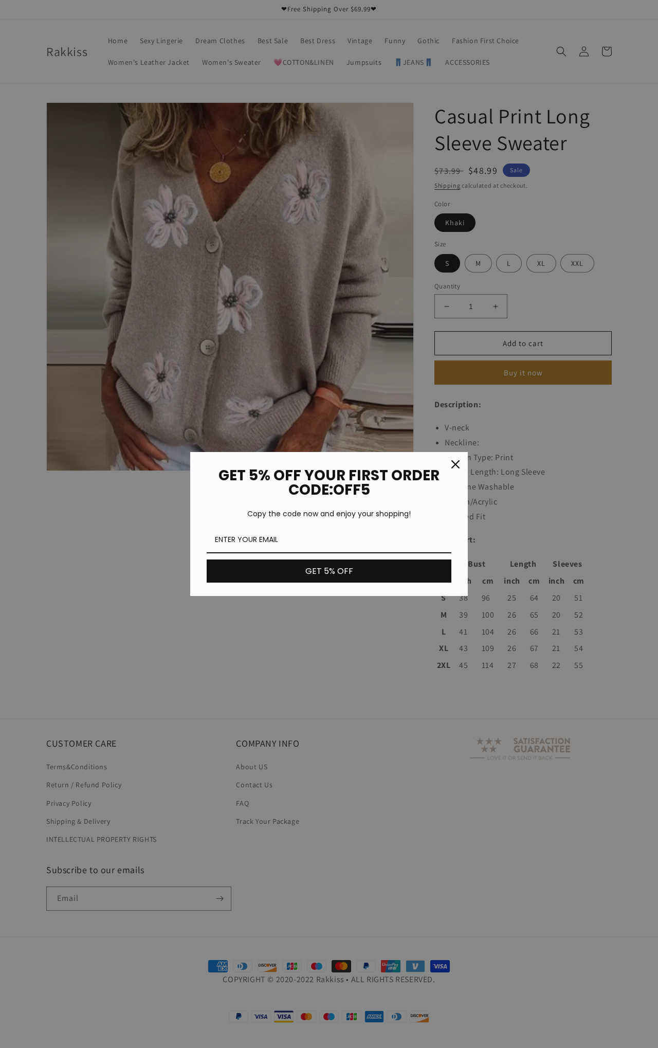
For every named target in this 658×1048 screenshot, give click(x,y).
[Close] (455, 464)
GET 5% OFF (329, 571)
